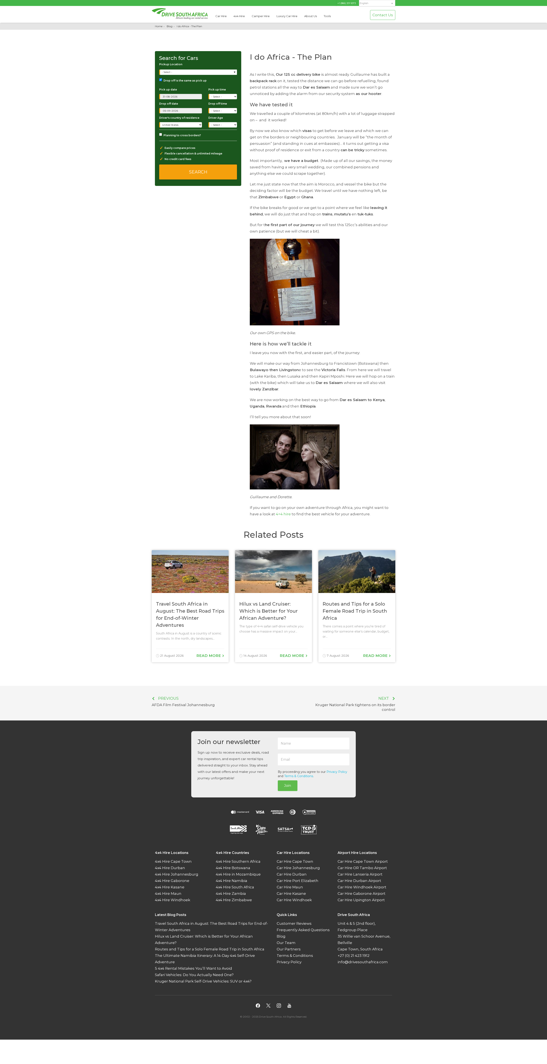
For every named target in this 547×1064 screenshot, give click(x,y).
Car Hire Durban (292, 874)
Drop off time (217, 103)
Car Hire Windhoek (294, 900)
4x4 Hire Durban (170, 868)
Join (287, 786)
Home (158, 26)
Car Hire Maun (290, 887)
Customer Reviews (294, 923)
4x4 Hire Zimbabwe (234, 900)
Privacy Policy (336, 772)
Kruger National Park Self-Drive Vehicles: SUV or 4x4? (203, 981)
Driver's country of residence (179, 117)
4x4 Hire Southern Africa (238, 861)
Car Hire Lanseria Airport (360, 874)
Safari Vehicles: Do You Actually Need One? (194, 975)
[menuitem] (377, 3)
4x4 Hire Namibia (231, 881)
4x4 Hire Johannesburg (176, 874)
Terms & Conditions (298, 776)
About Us (310, 16)
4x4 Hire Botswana (233, 868)
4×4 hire (283, 514)
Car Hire (221, 16)
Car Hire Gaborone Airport (361, 893)
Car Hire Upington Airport (361, 900)
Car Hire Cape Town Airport (363, 861)
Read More (209, 656)
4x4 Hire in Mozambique (238, 874)
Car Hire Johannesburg (298, 868)
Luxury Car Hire (286, 16)
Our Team (286, 943)
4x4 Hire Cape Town (173, 861)
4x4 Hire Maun (168, 893)
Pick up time (217, 89)
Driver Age (215, 117)
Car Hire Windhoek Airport (362, 887)
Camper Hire (261, 16)
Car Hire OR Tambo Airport (362, 868)
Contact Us (382, 15)
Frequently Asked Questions (303, 930)
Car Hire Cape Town (295, 861)
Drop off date (168, 103)
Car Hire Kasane (291, 893)
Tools (327, 16)
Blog (169, 26)
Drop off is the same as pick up (185, 80)
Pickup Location (170, 64)
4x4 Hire (239, 16)
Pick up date (168, 89)
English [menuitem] (364, 3)
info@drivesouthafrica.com (363, 962)
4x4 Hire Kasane (169, 887)
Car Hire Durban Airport (359, 881)
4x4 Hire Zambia (231, 893)
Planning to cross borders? (182, 135)
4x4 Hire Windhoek (172, 900)
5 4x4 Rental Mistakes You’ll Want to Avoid (193, 968)
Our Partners (289, 949)
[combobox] (198, 72)
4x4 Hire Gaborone (172, 881)
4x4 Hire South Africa (235, 887)
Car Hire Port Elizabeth (297, 881)
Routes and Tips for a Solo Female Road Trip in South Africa (209, 949)
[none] (377, 3)
